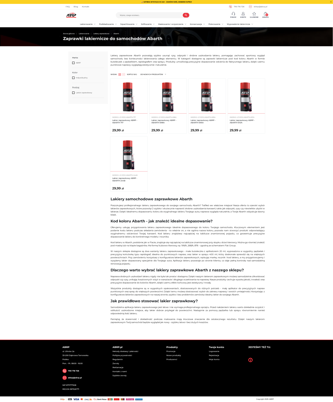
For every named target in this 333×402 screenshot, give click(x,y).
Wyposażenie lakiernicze (238, 24)
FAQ (68, 6)
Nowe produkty (173, 355)
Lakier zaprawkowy (84, 93)
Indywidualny (82, 78)
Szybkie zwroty (120, 375)
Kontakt (85, 6)
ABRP (78, 63)
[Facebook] (250, 360)
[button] (233, 15)
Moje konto (214, 359)
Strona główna (69, 34)
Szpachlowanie (127, 24)
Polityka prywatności (122, 355)
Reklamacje (118, 367)
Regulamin (118, 359)
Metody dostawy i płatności (125, 351)
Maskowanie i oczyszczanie (170, 24)
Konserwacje (196, 24)
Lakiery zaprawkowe (101, 34)
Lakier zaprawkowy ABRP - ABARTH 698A (163, 121)
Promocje (170, 351)
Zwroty (116, 363)
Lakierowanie (86, 24)
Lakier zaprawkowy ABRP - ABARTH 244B (124, 179)
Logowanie (214, 351)
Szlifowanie (146, 24)
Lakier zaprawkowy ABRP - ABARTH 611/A (242, 121)
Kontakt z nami (120, 371)
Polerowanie (214, 24)
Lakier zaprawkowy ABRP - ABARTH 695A (203, 121)
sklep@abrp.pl (260, 6)
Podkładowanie (106, 24)
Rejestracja (214, 355)
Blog (76, 6)
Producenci (171, 359)
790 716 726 (239, 6)
